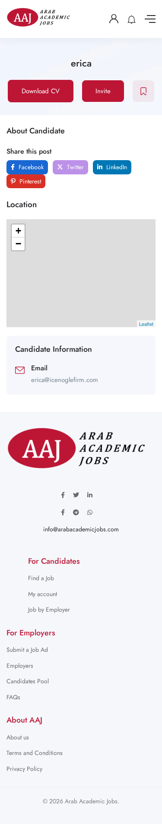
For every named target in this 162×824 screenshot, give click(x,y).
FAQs (13, 697)
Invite (103, 91)
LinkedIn (116, 167)
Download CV (41, 91)
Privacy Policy (24, 768)
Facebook (30, 167)
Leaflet (146, 323)
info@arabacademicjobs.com (81, 529)
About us (17, 737)
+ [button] (18, 230)
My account (42, 594)
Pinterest (29, 181)
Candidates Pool (27, 681)
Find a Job (41, 578)
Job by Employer (49, 609)
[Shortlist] (143, 91)
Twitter (74, 167)
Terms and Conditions (34, 752)
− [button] (18, 243)
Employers (19, 665)
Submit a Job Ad (27, 649)
